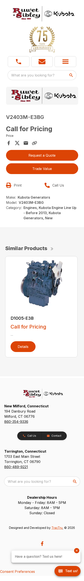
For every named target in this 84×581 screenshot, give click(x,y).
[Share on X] (17, 143)
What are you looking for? (32, 75)
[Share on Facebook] (8, 143)
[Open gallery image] (42, 96)
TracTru (56, 528)
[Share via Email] (25, 143)
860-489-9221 (16, 467)
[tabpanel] (42, 96)
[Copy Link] (34, 143)
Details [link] (23, 346)
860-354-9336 (16, 421)
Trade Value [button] (42, 169)
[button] (19, 61)
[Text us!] (67, 571)
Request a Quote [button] (42, 155)
